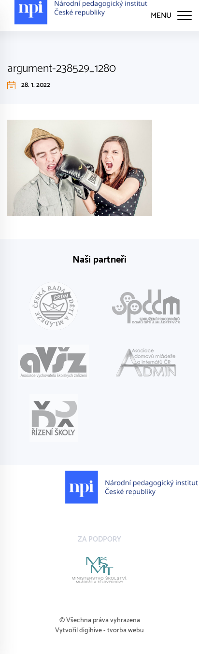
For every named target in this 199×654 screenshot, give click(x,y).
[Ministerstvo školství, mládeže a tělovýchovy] (99, 570)
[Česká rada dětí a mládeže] (53, 306)
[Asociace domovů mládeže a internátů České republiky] (146, 362)
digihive (90, 630)
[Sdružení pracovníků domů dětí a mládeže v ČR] (146, 306)
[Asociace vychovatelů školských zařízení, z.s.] (53, 362)
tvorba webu (125, 630)
